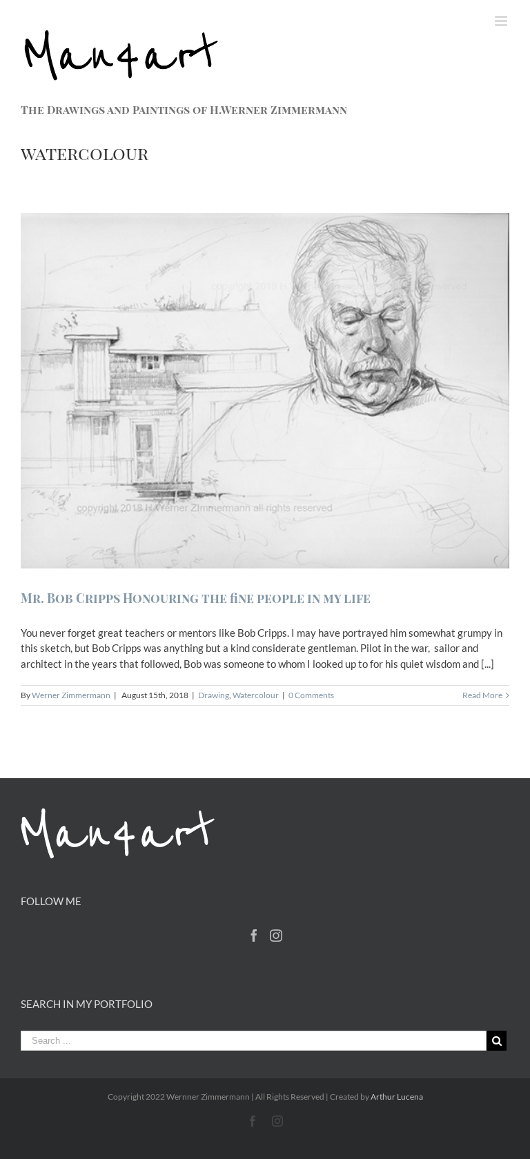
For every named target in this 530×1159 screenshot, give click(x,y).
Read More (482, 695)
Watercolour (256, 695)
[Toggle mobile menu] (502, 21)
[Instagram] (276, 935)
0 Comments (311, 695)
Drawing (213, 695)
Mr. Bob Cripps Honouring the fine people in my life (196, 598)
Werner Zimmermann (71, 695)
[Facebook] (254, 935)
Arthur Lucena (397, 1096)
